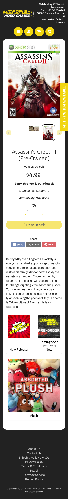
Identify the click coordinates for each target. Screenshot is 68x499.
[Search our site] (49, 31)
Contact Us (34, 453)
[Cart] (39, 31)
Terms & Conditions (34, 466)
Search (34, 470)
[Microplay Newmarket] (18, 13)
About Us (34, 448)
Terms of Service (34, 474)
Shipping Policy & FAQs (34, 457)
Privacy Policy (34, 461)
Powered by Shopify (34, 492)
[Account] (28, 31)
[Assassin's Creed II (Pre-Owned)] (48, 132)
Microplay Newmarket (32, 489)
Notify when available (64, 107)
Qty (34, 205)
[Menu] (18, 31)
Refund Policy (34, 479)
